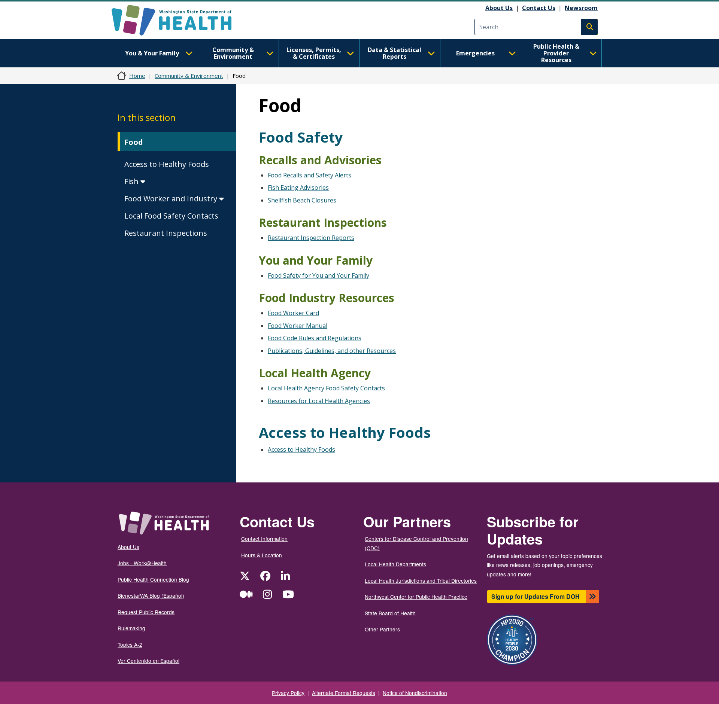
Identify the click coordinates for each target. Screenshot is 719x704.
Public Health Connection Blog (153, 579)
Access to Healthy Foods (166, 164)
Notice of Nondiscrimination (415, 693)
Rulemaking (131, 628)
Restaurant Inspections (165, 233)
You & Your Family (152, 53)
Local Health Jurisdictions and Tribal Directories (421, 580)
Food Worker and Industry (171, 198)
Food (133, 142)
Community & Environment (233, 53)
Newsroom (581, 8)
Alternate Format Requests (343, 693)
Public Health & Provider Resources (556, 53)
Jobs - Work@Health (142, 563)
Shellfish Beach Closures (302, 200)
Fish (132, 181)
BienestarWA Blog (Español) (151, 595)
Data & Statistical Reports (394, 53)
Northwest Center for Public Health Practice (416, 596)
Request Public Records (146, 612)
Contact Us (538, 8)
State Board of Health (390, 613)
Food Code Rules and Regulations (314, 338)
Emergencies (475, 53)
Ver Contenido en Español (148, 660)
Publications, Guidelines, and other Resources (332, 351)
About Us (499, 8)
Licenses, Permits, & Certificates (313, 53)
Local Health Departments (395, 564)
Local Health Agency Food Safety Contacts (326, 388)
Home (137, 75)
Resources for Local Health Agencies (319, 401)
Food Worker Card (293, 313)
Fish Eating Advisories (298, 187)
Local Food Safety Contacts (171, 216)
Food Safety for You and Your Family (318, 275)
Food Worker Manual (297, 325)
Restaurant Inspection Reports (311, 238)
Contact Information (264, 538)
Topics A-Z (130, 644)
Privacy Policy (288, 693)
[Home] (178, 20)
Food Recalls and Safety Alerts (309, 175)
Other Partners (382, 629)
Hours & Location (261, 555)
